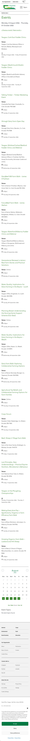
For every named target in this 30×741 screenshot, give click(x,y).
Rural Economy (5, 635)
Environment (4, 631)
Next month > (17, 30)
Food (17, 631)
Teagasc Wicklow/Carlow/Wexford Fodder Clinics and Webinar (14, 146)
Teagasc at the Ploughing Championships (11, 492)
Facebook (18, 665)
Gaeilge (17, 687)
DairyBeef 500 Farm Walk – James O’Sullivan (14, 177)
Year (19, 605)
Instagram (4, 665)
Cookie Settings (5, 691)
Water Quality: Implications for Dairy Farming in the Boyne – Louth (15, 285)
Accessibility (4, 687)
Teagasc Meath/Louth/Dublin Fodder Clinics (13, 66)
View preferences (15, 733)
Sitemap (3, 684)
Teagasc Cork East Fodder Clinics (14, 37)
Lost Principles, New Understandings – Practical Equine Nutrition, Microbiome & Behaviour (15, 464)
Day (9, 605)
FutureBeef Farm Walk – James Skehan (13, 203)
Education (18, 635)
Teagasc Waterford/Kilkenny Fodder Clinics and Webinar (15, 232)
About (3, 646)
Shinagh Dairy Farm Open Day (13, 121)
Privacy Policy (11, 738)
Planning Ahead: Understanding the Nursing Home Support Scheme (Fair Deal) (14, 313)
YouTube (3, 669)
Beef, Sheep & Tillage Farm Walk (14, 438)
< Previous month (7, 30)
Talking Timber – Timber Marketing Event (15, 96)
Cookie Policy (5, 654)
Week (12, 605)
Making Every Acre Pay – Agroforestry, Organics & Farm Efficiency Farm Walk (13, 512)
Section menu (5, 13)
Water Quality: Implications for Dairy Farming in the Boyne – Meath (13, 337)
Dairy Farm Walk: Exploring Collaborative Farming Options (13, 364)
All (21, 605)
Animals (3, 627)
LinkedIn (17, 669)
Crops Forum (6, 414)
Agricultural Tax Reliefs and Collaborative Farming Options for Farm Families (14, 392)
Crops (17, 627)
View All (3, 673)
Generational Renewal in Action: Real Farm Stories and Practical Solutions (14, 262)
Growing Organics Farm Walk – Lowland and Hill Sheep (13, 540)
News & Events (5, 650)
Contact (17, 650)
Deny (15, 728)
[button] (27, 708)
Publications (18, 646)
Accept (15, 724)
